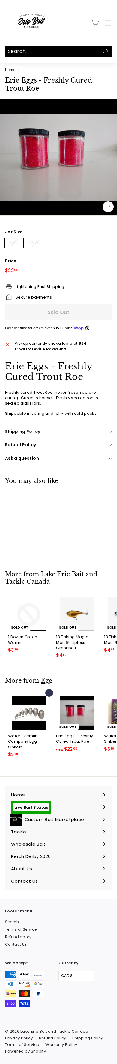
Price (11, 261)
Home (10, 69)
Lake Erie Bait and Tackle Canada (51, 578)
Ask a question (22, 458)
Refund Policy (20, 445)
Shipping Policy (22, 432)
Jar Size (14, 232)
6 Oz (14, 243)
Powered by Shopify (25, 1051)
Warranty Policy (61, 1044)
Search (12, 921)
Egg (46, 680)
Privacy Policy (19, 1038)
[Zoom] (108, 206)
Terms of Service (21, 929)
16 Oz (35, 243)
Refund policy (18, 936)
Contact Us (16, 944)
